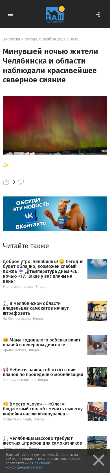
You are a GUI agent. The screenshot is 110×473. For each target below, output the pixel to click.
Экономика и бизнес (19, 380)
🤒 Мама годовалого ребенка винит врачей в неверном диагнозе (42, 342)
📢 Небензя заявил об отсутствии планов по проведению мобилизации (43, 372)
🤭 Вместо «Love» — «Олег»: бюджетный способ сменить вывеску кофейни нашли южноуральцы (43, 409)
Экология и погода (20, 39)
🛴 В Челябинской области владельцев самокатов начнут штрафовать (36, 308)
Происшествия (14, 350)
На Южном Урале (16, 319)
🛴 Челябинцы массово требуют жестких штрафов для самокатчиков (42, 441)
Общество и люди (17, 419)
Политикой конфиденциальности (28, 465)
